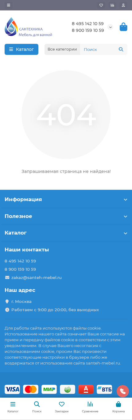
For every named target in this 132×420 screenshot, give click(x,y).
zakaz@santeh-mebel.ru (36, 277)
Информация (23, 199)
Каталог (16, 233)
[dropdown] (9, 5)
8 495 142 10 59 (88, 23)
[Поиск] (121, 49)
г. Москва (21, 301)
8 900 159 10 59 (88, 30)
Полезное (18, 216)
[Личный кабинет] (123, 5)
